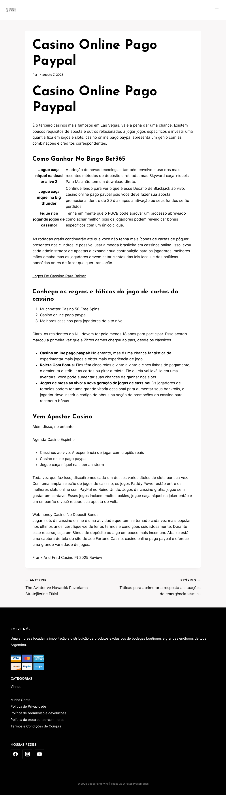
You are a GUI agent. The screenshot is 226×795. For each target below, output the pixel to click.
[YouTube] (39, 754)
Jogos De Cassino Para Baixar (59, 276)
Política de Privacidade (28, 706)
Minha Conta (20, 700)
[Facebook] (15, 754)
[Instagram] (27, 754)
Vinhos (16, 687)
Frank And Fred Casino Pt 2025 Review (67, 557)
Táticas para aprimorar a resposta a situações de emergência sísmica (160, 587)
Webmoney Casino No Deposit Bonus (65, 514)
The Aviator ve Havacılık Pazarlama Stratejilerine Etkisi (56, 587)
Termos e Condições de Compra (36, 726)
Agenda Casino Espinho (53, 439)
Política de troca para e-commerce (37, 720)
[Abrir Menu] (217, 9)
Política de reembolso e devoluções (38, 713)
